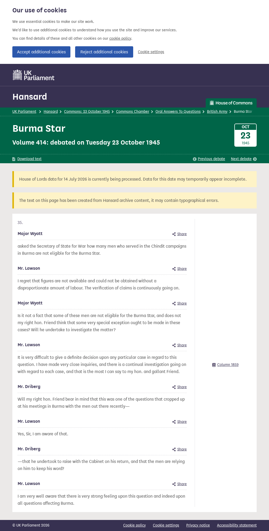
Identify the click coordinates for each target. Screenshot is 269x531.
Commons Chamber (132, 111)
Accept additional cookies (41, 51)
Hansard (29, 96)
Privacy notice (198, 525)
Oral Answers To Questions (178, 111)
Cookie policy (134, 525)
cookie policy (120, 38)
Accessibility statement (237, 525)
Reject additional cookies (104, 51)
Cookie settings (151, 52)
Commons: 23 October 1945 (87, 111)
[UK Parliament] (33, 75)
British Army (217, 111)
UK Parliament (24, 111)
